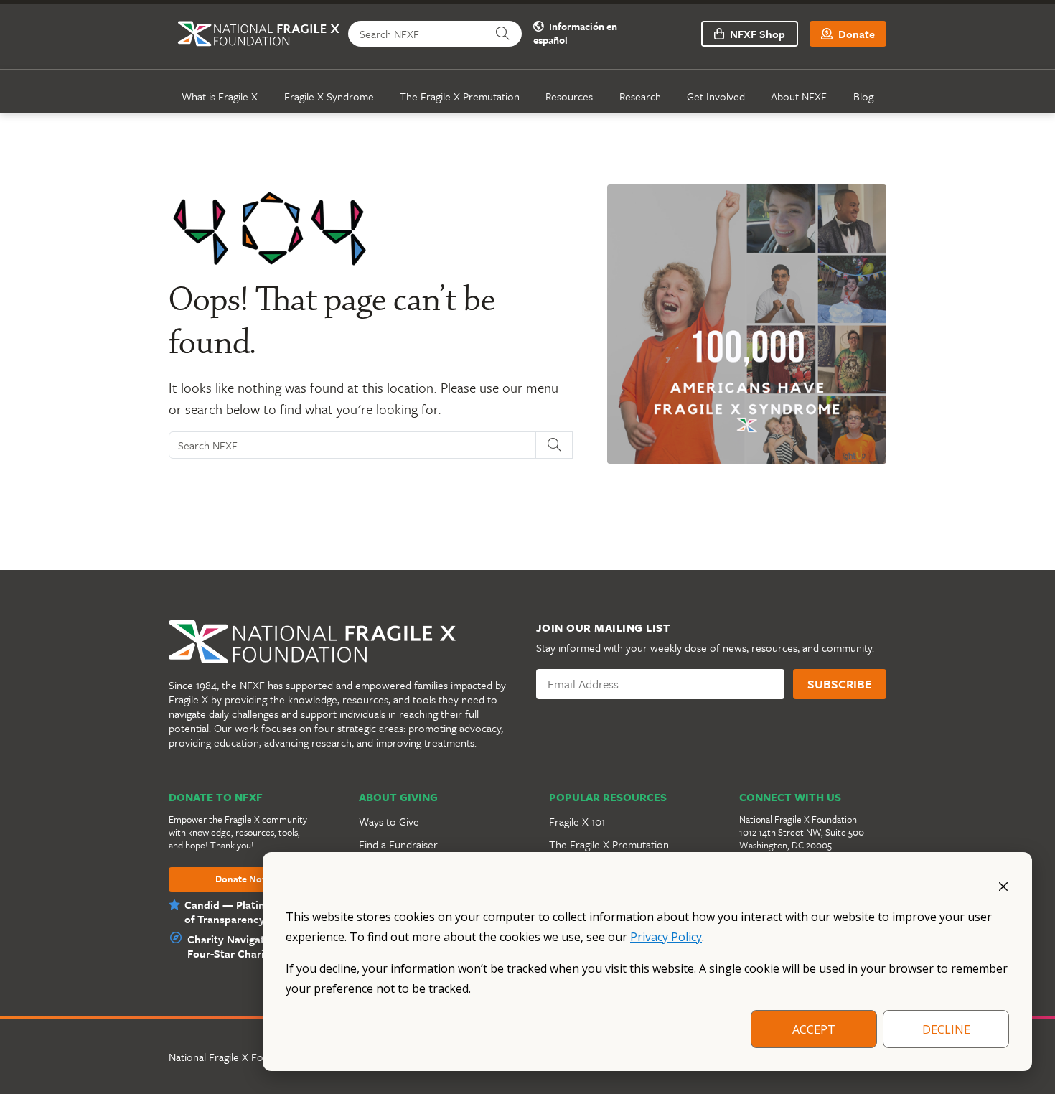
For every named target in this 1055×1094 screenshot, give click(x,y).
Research (640, 96)
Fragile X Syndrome (329, 96)
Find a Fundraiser (398, 844)
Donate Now (242, 879)
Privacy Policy (666, 937)
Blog (863, 96)
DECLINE (946, 1029)
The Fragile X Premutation (460, 96)
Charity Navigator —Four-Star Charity (238, 946)
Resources (569, 96)
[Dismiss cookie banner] (1003, 885)
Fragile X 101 (577, 821)
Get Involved (716, 96)
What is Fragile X (220, 96)
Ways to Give (389, 821)
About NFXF (799, 96)
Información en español (575, 33)
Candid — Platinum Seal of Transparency (244, 911)
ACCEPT (813, 1029)
